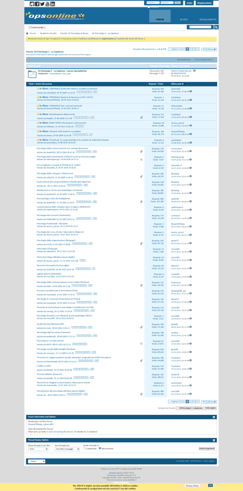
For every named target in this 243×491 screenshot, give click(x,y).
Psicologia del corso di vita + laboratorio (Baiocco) (60, 232)
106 (162, 132)
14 (95, 336)
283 (162, 174)
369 (162, 358)
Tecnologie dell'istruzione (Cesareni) (53, 332)
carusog (49, 311)
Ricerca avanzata (205, 31)
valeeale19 (51, 251)
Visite (160, 84)
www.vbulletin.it (129, 480)
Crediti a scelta (44, 366)
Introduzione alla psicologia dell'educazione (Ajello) (61, 391)
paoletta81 (51, 194)
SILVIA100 (50, 269)
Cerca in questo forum (204, 60)
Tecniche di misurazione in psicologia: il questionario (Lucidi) (65, 307)
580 (162, 324)
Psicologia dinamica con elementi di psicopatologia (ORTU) (64, 316)
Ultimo (210, 49)
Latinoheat (51, 93)
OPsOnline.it (196, 461)
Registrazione (204, 3)
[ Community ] (37, 27)
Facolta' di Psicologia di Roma (74, 33)
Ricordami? (155, 7)
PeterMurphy (51, 362)
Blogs (184, 19)
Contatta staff (182, 461)
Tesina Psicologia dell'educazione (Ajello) (56, 257)
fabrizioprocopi (52, 159)
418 (162, 182)
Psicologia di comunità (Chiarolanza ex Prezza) (58, 299)
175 (162, 216)
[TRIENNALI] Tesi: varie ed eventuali (65, 106)
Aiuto (189, 3)
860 (162, 199)
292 (162, 115)
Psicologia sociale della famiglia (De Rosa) (56, 349)
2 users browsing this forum (60, 432)
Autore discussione (44, 84)
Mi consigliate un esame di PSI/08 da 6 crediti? (59, 165)
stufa (48, 328)
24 (163, 258)
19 (93, 177)
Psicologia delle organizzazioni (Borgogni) (56, 240)
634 (162, 350)
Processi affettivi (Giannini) (49, 374)
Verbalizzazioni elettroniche (62, 114)
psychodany (51, 143)
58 (95, 202)
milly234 (50, 177)
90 (163, 266)
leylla (48, 286)
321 (162, 283)
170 (162, 149)
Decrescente (107, 449)
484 (162, 391)
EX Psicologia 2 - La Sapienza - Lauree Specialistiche (62, 71)
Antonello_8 (51, 168)
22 (90, 285)
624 (162, 89)
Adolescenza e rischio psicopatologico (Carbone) (60, 190)
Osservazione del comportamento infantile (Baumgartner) (64, 182)
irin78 (48, 244)
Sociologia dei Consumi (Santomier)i (54, 215)
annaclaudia (51, 385)
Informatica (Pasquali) (47, 249)
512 (162, 308)
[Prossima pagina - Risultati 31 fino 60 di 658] (204, 49)
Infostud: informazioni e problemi (65, 131)
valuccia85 (66, 74)
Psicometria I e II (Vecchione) (50, 341)
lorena (49, 135)
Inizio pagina (210, 408)
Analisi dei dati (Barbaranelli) (50, 324)
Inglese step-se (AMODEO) (49, 274)
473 (162, 291)
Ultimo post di (177, 84)
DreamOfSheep (55, 74)
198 (162, 333)
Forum (160, 19)
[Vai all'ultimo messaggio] (191, 92)
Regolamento (208, 19)
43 (91, 244)
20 (92, 118)
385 (162, 191)
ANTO (49, 345)
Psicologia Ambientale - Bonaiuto (52, 224)
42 (95, 92)
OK (210, 485)
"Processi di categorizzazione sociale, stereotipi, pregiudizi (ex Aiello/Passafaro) (74, 357)
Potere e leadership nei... (182, 71)
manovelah (51, 295)
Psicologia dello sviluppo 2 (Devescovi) (55, 173)
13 (163, 249)
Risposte (152, 84)
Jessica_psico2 (52, 226)
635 (162, 241)
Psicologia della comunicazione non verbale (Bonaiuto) (62, 148)
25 (97, 361)
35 (92, 311)
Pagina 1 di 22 (178, 49)
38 (163, 123)
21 (95, 302)
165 (162, 375)
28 (86, 185)
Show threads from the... (39, 445)
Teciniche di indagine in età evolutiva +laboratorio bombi (63, 383)
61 (163, 341)
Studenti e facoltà (48, 33)
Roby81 (50, 118)
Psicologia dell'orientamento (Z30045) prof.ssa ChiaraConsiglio (66, 157)
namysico (50, 353)
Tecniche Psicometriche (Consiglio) (53, 265)
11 (197, 49)
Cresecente (91, 449)
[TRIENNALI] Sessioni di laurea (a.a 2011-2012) (71, 97)
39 (90, 327)
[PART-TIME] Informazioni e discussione (67, 123)
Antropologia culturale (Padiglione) (53, 198)
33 (86, 394)
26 (95, 193)
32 (95, 294)
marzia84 (50, 277)
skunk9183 (51, 152)
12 (95, 152)
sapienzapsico (52, 210)
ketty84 (49, 370)
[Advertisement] (121, 435)
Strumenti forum (184, 60)
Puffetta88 (51, 219)
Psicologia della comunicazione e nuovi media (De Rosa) (63, 282)
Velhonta (50, 127)
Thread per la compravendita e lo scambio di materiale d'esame (79, 140)
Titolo (31, 84)
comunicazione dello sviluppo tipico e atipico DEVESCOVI (63, 207)
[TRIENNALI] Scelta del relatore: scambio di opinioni (73, 89)
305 (162, 299)
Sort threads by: (62, 445)
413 (162, 366)
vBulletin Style (114, 473)
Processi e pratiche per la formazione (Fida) (57, 290)
